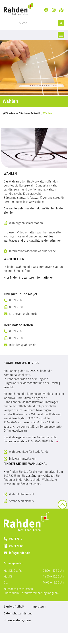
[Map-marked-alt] (61, 10)
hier (57, 441)
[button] (61, 35)
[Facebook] (46, 10)
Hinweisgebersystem (17, 620)
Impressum (39, 606)
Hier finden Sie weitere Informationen (28, 277)
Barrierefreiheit (14, 606)
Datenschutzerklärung (18, 613)
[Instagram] (54, 10)
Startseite (12, 113)
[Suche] (61, 23)
